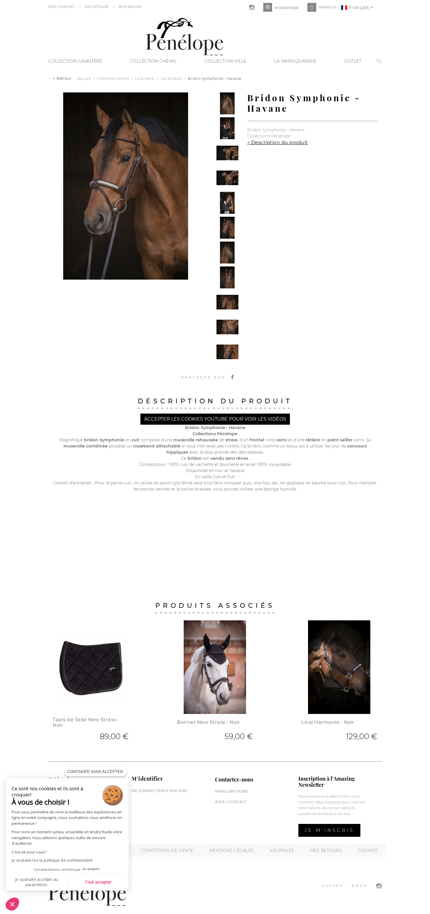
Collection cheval (153, 61)
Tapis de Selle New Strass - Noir (86, 722)
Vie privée (282, 850)
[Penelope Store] (184, 35)
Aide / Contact (62, 7)
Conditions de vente (167, 850)
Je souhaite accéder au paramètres (36, 882)
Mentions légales (231, 850)
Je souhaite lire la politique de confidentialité (52, 860)
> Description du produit (277, 142)
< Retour (62, 78)
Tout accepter (98, 882)
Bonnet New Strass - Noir (208, 722)
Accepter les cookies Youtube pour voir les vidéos (215, 419)
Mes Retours (97, 7)
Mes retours (326, 850)
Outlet (352, 61)
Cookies (368, 850)
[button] (12, 904)
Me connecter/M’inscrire (160, 791)
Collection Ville (226, 61)
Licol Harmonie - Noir (328, 722)
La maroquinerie (295, 61)
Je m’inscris (329, 830)
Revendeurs (130, 7)
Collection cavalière (75, 61)
